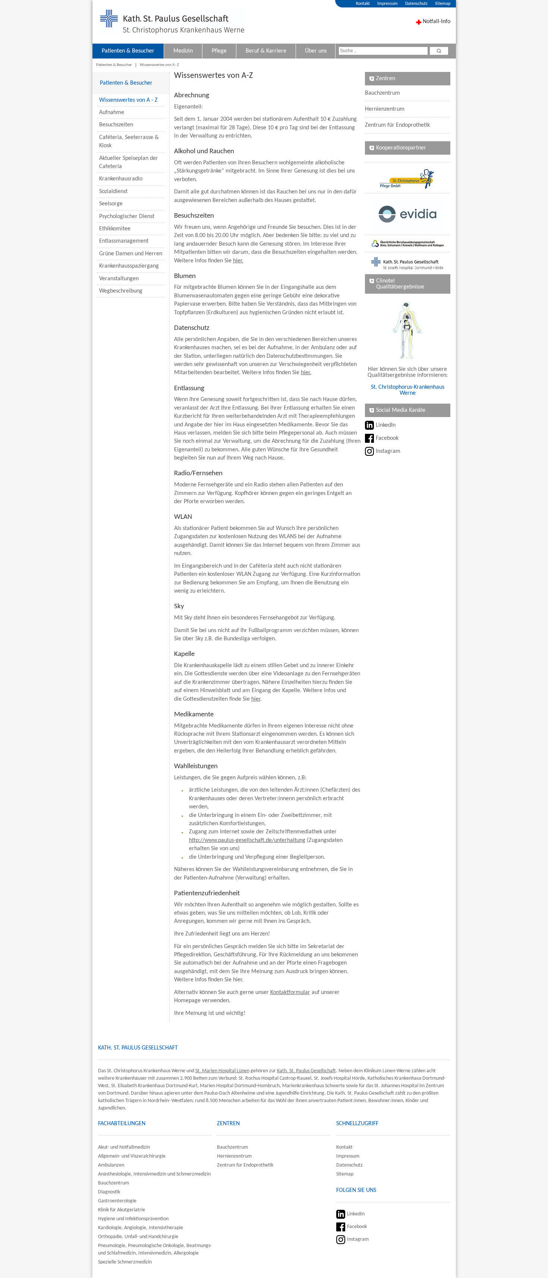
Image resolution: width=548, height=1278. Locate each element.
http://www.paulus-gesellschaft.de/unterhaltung (247, 840)
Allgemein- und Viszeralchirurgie (132, 1156)
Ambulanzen (111, 1165)
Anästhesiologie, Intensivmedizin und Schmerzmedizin (154, 1174)
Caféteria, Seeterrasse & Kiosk (129, 142)
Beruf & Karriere (266, 51)
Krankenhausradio (120, 179)
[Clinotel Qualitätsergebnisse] (407, 330)
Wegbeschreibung (120, 291)
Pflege (219, 51)
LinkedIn (386, 425)
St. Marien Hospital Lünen (222, 1071)
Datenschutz (416, 3)
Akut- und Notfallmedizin (124, 1147)
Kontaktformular (290, 992)
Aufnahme (111, 113)
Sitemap (442, 3)
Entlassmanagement (123, 241)
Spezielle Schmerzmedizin (125, 1262)
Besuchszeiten (116, 125)
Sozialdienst (113, 192)
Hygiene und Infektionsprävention (133, 1219)
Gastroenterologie (117, 1201)
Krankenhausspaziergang (129, 266)
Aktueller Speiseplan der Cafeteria (128, 162)
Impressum (387, 3)
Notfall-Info (436, 22)
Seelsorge (111, 204)
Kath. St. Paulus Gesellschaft (306, 1071)
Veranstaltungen (119, 279)
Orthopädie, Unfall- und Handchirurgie (138, 1237)
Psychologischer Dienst (126, 217)
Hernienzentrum (384, 109)
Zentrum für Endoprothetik (397, 125)
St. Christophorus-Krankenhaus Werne (407, 390)
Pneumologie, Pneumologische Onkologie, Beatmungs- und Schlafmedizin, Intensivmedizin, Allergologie (155, 1249)
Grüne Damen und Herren (130, 254)
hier (255, 699)
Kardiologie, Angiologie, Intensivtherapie (140, 1228)
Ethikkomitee (114, 229)
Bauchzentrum (382, 93)
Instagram (388, 451)
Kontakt (363, 3)
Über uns (316, 51)
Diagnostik (109, 1192)
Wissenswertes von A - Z (159, 65)
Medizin (183, 51)
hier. (238, 261)
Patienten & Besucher (128, 51)
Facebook (387, 438)
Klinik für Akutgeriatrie (121, 1210)
